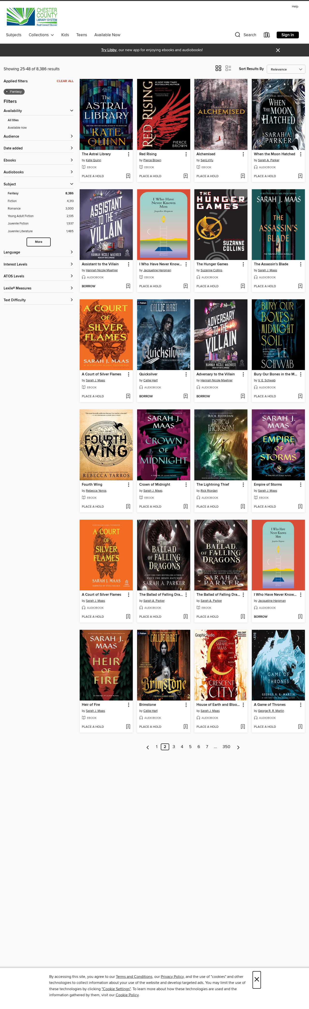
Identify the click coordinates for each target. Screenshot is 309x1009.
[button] (245, 36)
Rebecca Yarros (96, 491)
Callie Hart (150, 380)
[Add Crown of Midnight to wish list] (186, 507)
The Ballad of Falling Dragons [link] (161, 595)
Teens (81, 35)
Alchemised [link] (206, 154)
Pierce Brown (152, 160)
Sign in (287, 35)
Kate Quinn (93, 160)
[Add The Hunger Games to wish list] (243, 286)
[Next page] (238, 747)
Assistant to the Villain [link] (100, 264)
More (38, 242)
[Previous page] (148, 747)
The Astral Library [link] (96, 154)
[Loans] (267, 36)
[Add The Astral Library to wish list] (128, 176)
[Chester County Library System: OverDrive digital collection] (31, 16)
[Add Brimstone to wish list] (186, 727)
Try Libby (109, 50)
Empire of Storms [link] (268, 485)
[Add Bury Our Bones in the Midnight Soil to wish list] (300, 396)
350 (226, 747)
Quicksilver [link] (148, 374)
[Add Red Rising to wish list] (186, 176)
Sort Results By (251, 69)
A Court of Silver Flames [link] (101, 374)
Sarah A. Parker (268, 160)
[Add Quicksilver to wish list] (186, 396)
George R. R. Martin (271, 711)
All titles (13, 120)
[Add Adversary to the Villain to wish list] (243, 396)
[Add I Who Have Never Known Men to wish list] (186, 286)
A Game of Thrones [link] (270, 705)
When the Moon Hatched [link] (274, 154)
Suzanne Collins (211, 270)
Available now (17, 128)
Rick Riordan (209, 491)
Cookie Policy (127, 995)
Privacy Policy (172, 976)
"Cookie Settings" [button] (116, 989)
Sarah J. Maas (267, 270)
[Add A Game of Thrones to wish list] (300, 727)
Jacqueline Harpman (157, 270)
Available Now (107, 35)
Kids (65, 35)
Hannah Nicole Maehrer (102, 270)
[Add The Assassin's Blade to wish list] (300, 286)
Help (295, 6)
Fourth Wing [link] (92, 485)
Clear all (65, 81)
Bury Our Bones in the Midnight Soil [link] (276, 374)
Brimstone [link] (147, 705)
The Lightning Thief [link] (213, 485)
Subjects (13, 35)
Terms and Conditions (134, 976)
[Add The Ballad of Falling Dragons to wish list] (186, 617)
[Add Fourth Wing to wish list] (128, 507)
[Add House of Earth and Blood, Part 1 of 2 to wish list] (243, 727)
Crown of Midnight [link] (154, 485)
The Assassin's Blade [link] (271, 264)
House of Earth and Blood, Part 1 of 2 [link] (219, 705)
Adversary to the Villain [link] (216, 374)
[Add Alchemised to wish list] (243, 176)
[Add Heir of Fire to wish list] (128, 727)
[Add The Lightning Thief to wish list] (243, 507)
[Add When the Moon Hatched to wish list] (300, 176)
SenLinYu (207, 160)
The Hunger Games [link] (212, 264)
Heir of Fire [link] (91, 705)
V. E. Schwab (266, 380)
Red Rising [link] (148, 154)
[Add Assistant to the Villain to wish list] (128, 286)
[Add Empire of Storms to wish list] (300, 507)
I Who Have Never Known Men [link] (161, 264)
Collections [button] (40, 35)
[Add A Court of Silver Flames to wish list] (128, 396)
